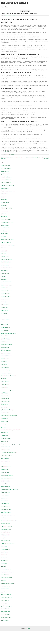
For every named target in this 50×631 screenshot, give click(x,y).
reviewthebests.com (5, 532)
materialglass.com (5, 495)
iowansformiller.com (5, 338)
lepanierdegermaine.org (6, 208)
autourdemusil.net (5, 401)
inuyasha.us (4, 250)
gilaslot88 (7, 151)
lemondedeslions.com (6, 262)
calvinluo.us (4, 361)
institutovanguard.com (6, 509)
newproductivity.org (5, 370)
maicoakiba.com (4, 270)
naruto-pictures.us (5, 273)
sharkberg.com (4, 424)
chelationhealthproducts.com (7, 543)
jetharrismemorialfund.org (7, 409)
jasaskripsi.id (4, 557)
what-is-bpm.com (5, 347)
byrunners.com (4, 421)
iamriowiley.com (4, 517)
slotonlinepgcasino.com (6, 284)
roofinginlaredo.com (5, 523)
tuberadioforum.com (5, 299)
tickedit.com (4, 199)
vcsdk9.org (3, 302)
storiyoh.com (4, 216)
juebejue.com (4, 196)
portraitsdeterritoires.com (7, 483)
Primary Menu (25, 11)
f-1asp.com (3, 236)
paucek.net (3, 213)
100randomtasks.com (6, 373)
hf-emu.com (4, 247)
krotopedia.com (4, 560)
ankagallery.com (4, 432)
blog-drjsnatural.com (5, 540)
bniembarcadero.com (6, 350)
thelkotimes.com (4, 620)
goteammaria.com (5, 367)
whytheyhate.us (4, 307)
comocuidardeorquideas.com (7, 515)
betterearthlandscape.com (7, 475)
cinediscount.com (5, 225)
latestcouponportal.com (6, 356)
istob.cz (3, 321)
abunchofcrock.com (5, 412)
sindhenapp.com (5, 600)
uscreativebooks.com (5, 327)
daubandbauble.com (5, 228)
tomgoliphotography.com (6, 577)
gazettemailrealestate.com (7, 239)
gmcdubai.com (4, 427)
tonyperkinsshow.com (6, 296)
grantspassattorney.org (6, 606)
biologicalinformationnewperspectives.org (10, 444)
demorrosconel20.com (6, 182)
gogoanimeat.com (5, 591)
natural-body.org (5, 384)
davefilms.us (4, 230)
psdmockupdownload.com (7, 478)
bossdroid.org (4, 205)
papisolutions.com (5, 171)
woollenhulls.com (5, 398)
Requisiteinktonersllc (14, 3)
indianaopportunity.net (6, 529)
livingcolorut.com (5, 330)
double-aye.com (4, 324)
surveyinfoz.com (4, 194)
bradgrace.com (4, 404)
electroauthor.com (5, 336)
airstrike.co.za (4, 313)
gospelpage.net (4, 211)
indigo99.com (4, 546)
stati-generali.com (5, 458)
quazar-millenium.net (6, 282)
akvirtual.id (3, 566)
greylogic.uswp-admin (6, 242)
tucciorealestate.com (5, 481)
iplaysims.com (4, 395)
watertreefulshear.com (6, 179)
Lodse (29, 628)
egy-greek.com (4, 233)
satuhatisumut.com (5, 614)
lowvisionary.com (5, 265)
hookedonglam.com (5, 492)
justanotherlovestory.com (6, 259)
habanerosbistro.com (6, 466)
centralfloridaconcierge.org (7, 390)
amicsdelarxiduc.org (5, 486)
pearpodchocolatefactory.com (7, 583)
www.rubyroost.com (5, 506)
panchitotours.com (5, 464)
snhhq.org (3, 580)
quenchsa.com (4, 418)
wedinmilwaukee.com (6, 617)
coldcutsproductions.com (6, 353)
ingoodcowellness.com (6, 168)
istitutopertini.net (5, 256)
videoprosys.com (5, 304)
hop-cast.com (4, 364)
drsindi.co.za (4, 316)
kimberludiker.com (5, 461)
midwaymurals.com (5, 449)
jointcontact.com (5, 381)
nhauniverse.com (5, 589)
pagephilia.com (4, 537)
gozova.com (3, 603)
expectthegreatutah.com (6, 344)
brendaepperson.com (6, 438)
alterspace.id (4, 554)
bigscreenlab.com (5, 188)
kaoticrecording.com (5, 586)
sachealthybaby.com (5, 574)
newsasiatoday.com (5, 549)
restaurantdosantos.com (6, 597)
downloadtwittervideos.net (7, 572)
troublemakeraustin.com (6, 455)
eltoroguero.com (4, 469)
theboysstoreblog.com (6, 446)
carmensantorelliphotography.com (8, 452)
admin (14, 15)
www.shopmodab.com (6, 512)
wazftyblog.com (4, 552)
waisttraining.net (5, 498)
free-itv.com (4, 378)
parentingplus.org (5, 358)
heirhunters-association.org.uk (8, 245)
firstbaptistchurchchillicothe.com (8, 375)
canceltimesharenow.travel (7, 222)
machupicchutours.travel (6, 267)
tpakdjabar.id (4, 563)
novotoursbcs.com (5, 472)
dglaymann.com (4, 441)
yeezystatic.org (4, 310)
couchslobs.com (4, 392)
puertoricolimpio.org (5, 165)
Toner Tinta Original (10, 154)
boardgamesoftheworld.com (7, 185)
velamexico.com (4, 500)
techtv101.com (4, 287)
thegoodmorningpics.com (6, 526)
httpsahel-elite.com (5, 535)
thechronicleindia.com (6, 290)
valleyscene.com (4, 387)
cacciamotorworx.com (6, 219)
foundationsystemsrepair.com (7, 191)
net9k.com (3, 276)
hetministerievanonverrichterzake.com (9, 489)
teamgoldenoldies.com (6, 594)
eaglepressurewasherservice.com (8, 333)
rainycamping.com (5, 341)
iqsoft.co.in (3, 253)
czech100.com (4, 407)
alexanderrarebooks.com (6, 176)
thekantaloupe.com (5, 293)
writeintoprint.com (5, 503)
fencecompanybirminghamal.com (8, 520)
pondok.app (4, 279)
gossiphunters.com (5, 611)
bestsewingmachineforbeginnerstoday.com (10, 429)
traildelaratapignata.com (6, 569)
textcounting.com (5, 608)
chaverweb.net (4, 435)
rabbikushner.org (5, 202)
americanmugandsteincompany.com (9, 415)
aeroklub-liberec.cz (5, 319)
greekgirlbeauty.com (5, 174)
